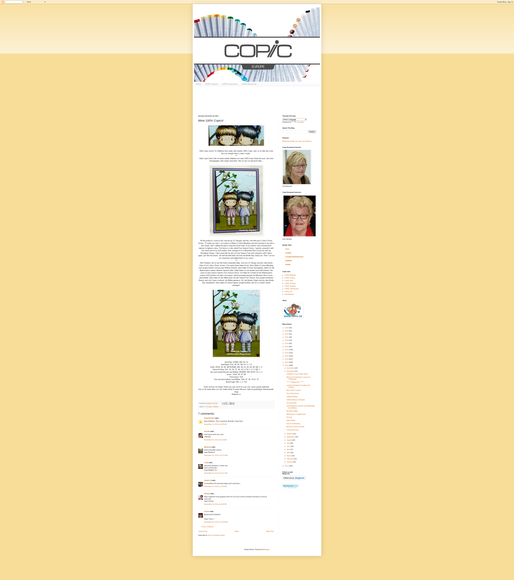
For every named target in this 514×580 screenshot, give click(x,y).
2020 (287, 340)
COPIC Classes (211, 84)
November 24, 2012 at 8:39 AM (215, 424)
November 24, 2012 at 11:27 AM (215, 473)
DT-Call (289, 417)
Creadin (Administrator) (294, 257)
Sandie (287, 264)
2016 (287, 353)
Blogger (267, 549)
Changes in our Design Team (297, 374)
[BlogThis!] (225, 403)
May (288, 449)
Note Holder (290, 420)
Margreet (207, 447)
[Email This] (223, 403)
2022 (287, 334)
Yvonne (207, 494)
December (291, 368)
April (288, 452)
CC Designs (208, 406)
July (288, 443)
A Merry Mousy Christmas (295, 400)
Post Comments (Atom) (216, 535)
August (289, 440)
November (291, 371)
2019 (287, 343)
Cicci (287, 249)
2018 (287, 347)
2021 (287, 337)
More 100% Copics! (293, 390)
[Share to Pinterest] (233, 403)
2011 (287, 466)
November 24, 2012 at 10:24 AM (216, 455)
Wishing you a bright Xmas (296, 414)
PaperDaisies (209, 418)
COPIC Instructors (230, 84)
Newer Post (203, 531)
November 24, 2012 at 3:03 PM (215, 486)
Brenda (207, 431)
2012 (287, 365)
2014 (287, 359)
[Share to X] (228, 403)
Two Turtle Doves (292, 393)
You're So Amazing (293, 424)
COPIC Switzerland (291, 289)
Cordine (288, 253)
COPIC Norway (290, 283)
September (291, 437)
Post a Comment (207, 527)
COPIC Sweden (290, 286)
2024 (287, 328)
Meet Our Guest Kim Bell (295, 427)
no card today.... (292, 403)
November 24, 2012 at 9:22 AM (215, 440)
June (289, 446)
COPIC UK (288, 292)
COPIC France (289, 278)
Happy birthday (292, 397)
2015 (287, 356)
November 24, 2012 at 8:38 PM (215, 504)
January (290, 462)
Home (198, 84)
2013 (287, 362)
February (290, 459)
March (289, 456)
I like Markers (289, 294)
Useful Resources (249, 84)
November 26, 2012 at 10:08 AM (216, 522)
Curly (206, 463)
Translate (300, 122)
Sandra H (207, 480)
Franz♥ (206, 511)
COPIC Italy (288, 281)
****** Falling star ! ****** (295, 382)
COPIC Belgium (290, 275)
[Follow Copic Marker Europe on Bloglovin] (294, 479)
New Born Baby (292, 411)
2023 (287, 331)
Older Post (270, 531)
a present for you (292, 430)
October (290, 434)
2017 (287, 350)
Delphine (216, 406)
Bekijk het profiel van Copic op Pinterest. (297, 141)
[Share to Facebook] (231, 403)
